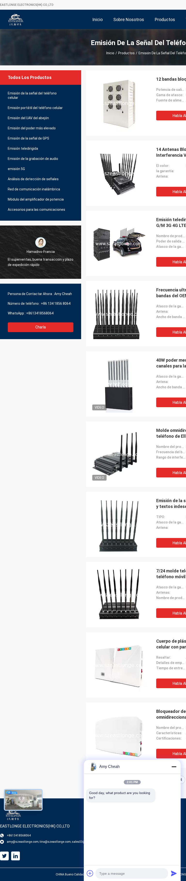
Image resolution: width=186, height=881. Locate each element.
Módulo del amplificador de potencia (36, 199)
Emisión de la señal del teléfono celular (32, 95)
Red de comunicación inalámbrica (34, 189)
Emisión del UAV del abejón (28, 118)
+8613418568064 (40, 313)
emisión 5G (16, 169)
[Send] (174, 873)
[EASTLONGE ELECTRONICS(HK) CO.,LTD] (15, 19)
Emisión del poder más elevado (32, 128)
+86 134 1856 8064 (55, 303)
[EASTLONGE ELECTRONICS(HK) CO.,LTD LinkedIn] (15, 856)
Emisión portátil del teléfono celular (35, 108)
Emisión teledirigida (23, 148)
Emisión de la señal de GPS (28, 138)
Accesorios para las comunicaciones (36, 209)
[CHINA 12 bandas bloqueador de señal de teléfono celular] (118, 103)
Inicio (110, 53)
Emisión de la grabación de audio (33, 159)
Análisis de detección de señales (33, 179)
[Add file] (90, 873)
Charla (40, 327)
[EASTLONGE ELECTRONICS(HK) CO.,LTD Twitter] (4, 856)
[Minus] (174, 767)
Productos (126, 53)
